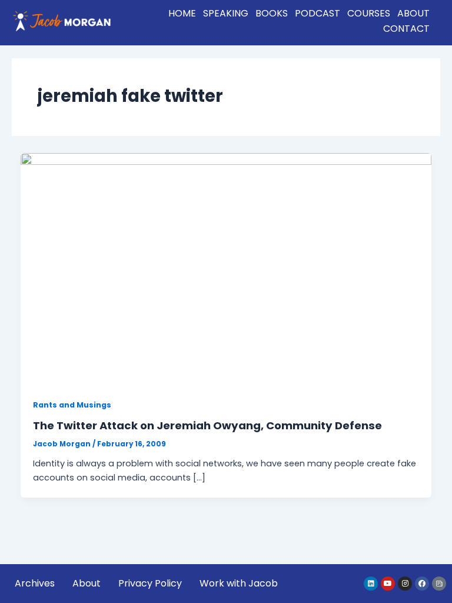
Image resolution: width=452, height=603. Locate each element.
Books (271, 13)
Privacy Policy (150, 583)
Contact (406, 28)
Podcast (317, 13)
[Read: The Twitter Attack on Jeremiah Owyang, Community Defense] (226, 268)
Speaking (225, 13)
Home (182, 13)
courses (368, 13)
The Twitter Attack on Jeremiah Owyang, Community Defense (207, 425)
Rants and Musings (72, 405)
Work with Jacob (239, 583)
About (413, 13)
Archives (35, 583)
